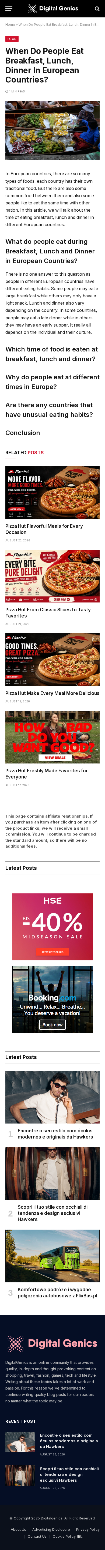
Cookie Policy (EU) (68, 1536)
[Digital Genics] (52, 9)
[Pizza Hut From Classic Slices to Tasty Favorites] (52, 576)
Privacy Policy (88, 1529)
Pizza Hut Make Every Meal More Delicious (52, 693)
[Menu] (8, 9)
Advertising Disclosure (51, 1529)
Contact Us (37, 1536)
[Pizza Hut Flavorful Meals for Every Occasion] (52, 492)
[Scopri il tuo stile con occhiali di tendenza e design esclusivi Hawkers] (52, 1173)
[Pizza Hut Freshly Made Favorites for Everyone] (52, 737)
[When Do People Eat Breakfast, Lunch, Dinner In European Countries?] (52, 158)
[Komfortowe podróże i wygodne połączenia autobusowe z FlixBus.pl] (52, 1256)
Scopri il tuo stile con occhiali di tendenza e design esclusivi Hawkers (53, 1213)
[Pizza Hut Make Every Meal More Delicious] (52, 659)
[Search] (97, 9)
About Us (18, 1529)
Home (10, 25)
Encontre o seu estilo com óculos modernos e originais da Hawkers (69, 1441)
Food (12, 39)
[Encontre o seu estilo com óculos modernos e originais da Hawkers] (52, 1097)
